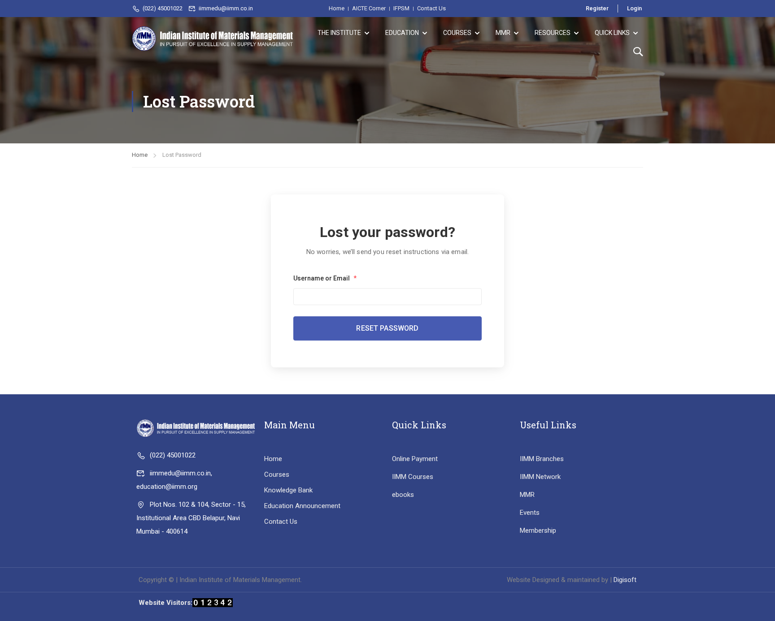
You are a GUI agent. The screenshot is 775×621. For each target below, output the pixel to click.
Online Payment (415, 459)
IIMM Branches (542, 459)
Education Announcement (302, 506)
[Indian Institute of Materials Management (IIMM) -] (212, 38)
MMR (503, 32)
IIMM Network (540, 477)
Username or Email (325, 278)
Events (530, 513)
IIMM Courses (412, 477)
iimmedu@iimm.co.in (226, 8)
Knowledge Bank (288, 490)
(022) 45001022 (163, 8)
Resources (552, 32)
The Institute (339, 32)
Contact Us (280, 522)
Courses (457, 32)
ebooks (403, 495)
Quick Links (612, 32)
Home (140, 154)
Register (597, 8)
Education (402, 32)
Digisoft (625, 580)
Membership (538, 530)
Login (634, 8)
